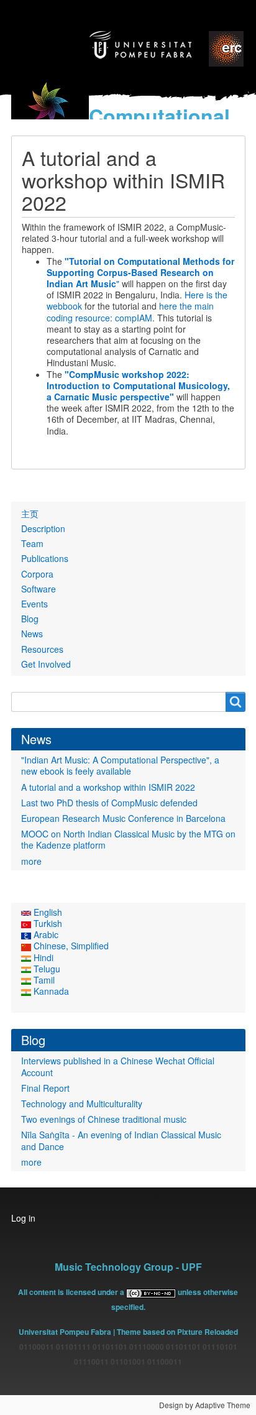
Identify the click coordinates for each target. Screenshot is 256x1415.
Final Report (45, 1088)
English (46, 912)
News (32, 633)
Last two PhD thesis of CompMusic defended (109, 802)
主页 (30, 513)
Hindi (42, 957)
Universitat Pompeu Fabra (65, 1331)
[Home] (50, 111)
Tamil (43, 980)
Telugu (45, 968)
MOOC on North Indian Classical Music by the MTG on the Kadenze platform (128, 839)
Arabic (44, 934)
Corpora (37, 574)
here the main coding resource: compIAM (130, 311)
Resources (42, 649)
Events (34, 603)
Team (32, 543)
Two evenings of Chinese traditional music (103, 1119)
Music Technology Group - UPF (128, 1267)
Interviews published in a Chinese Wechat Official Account (117, 1066)
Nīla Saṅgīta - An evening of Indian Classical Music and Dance (121, 1140)
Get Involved (46, 664)
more (31, 861)
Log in (23, 1218)
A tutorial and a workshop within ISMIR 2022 (108, 787)
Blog (30, 618)
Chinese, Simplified (70, 945)
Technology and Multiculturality (81, 1103)
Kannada (50, 991)
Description (43, 528)
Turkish (46, 923)
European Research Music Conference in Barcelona (123, 818)
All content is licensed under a (72, 1291)
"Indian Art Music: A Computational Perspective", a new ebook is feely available (120, 765)
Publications (44, 558)
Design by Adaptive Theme (204, 1404)
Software (38, 589)
